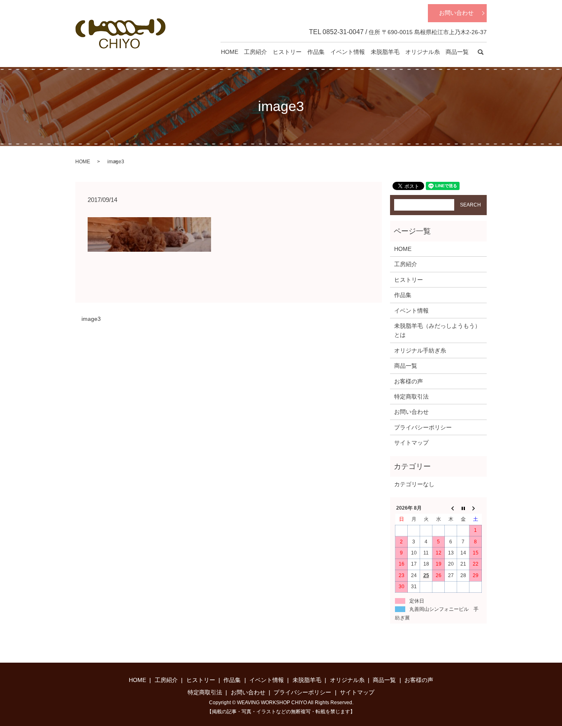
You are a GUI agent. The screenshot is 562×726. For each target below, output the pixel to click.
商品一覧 (457, 52)
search (480, 52)
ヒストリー (287, 52)
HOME (229, 52)
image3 (91, 318)
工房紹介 (255, 52)
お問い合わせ (456, 12)
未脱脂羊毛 (385, 52)
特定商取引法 (411, 396)
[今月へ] (463, 508)
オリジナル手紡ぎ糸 (420, 350)
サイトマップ (411, 442)
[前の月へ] (451, 508)
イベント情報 (347, 52)
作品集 (316, 52)
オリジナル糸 (422, 52)
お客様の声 (408, 381)
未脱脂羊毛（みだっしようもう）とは (437, 330)
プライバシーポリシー (423, 427)
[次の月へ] (475, 508)
